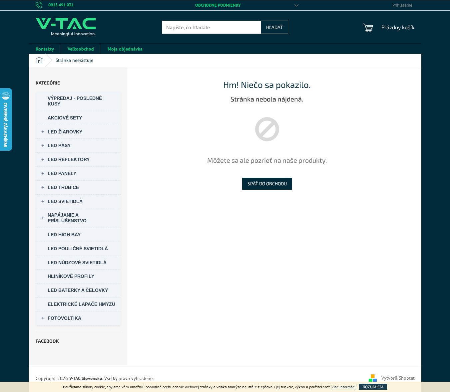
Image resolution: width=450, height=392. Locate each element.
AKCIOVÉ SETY (65, 117)
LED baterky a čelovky (78, 290)
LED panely (62, 173)
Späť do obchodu (267, 183)
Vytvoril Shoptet (398, 378)
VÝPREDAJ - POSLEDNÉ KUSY (75, 101)
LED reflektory (69, 159)
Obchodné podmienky (218, 5)
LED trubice (63, 187)
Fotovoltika (64, 318)
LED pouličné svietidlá (78, 248)
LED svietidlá (65, 201)
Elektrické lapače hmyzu (81, 304)
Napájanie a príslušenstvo (67, 217)
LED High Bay (64, 234)
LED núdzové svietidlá (77, 262)
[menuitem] (45, 49)
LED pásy (59, 145)
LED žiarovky (65, 131)
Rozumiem (373, 386)
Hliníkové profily (71, 276)
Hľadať (274, 27)
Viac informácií (343, 386)
